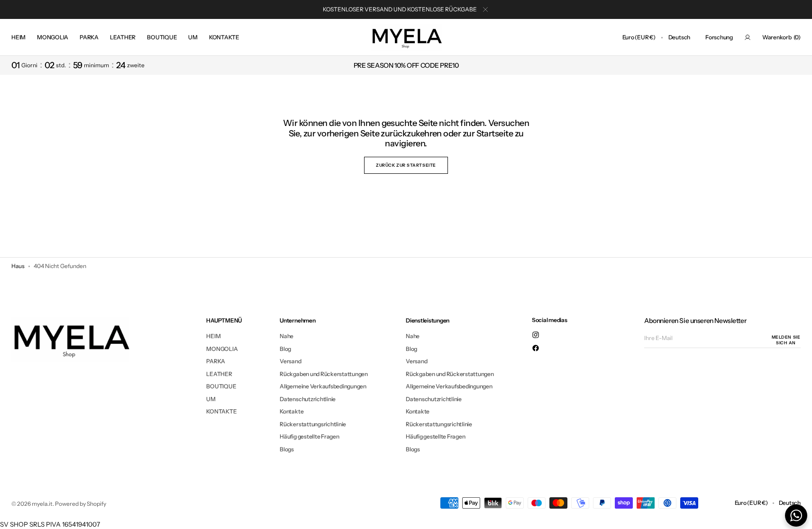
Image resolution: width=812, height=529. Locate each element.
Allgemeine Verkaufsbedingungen (323, 386)
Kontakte (291, 411)
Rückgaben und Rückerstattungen (324, 373)
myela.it (42, 503)
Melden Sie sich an (786, 340)
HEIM (213, 336)
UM (211, 399)
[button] (639, 37)
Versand (290, 361)
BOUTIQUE (221, 386)
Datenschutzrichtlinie (308, 399)
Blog (285, 348)
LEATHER (219, 373)
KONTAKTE (221, 411)
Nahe (286, 336)
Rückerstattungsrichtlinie (313, 424)
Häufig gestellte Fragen (309, 436)
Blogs (287, 449)
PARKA (215, 361)
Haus (18, 265)
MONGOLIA (221, 348)
